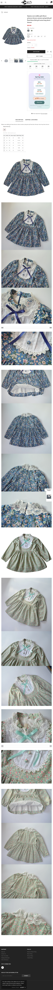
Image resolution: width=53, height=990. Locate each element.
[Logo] (27, 2)
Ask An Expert (44, 113)
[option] (21, 6)
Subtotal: (29, 47)
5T (41, 36)
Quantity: (29, 42)
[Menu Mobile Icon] (1, 2)
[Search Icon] (5, 2)
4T (28, 36)
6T (44, 36)
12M (38, 36)
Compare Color (22, 53)
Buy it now (39, 56)
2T (35, 36)
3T (31, 36)
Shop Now (39, 102)
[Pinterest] (2, 967)
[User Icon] (47, 2)
